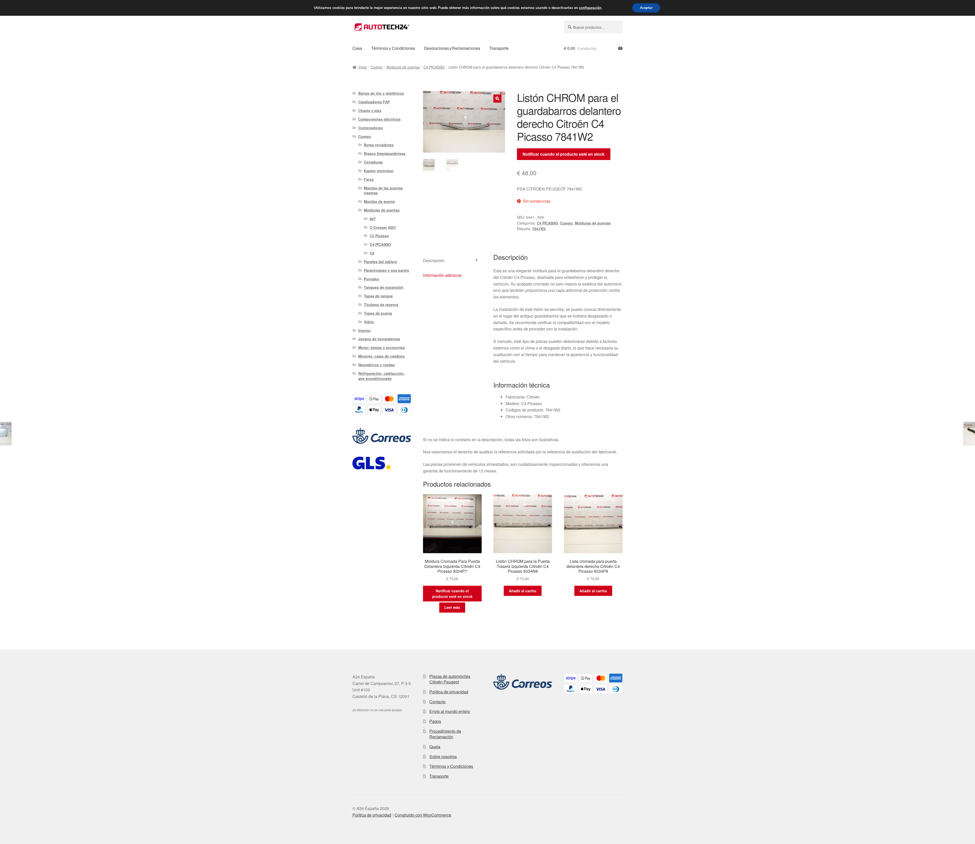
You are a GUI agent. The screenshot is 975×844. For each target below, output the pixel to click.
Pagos (435, 721)
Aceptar (646, 7)
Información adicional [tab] (442, 275)
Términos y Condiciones (393, 48)
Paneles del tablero (380, 261)
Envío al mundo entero (449, 711)
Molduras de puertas (403, 67)
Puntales (371, 278)
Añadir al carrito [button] (523, 590)
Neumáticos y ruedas (376, 364)
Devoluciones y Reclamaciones (452, 48)
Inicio (363, 67)
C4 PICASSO (434, 67)
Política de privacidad (448, 692)
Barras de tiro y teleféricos (381, 93)
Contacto (437, 702)
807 (373, 218)
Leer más (452, 607)
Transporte (499, 48)
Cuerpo (377, 67)
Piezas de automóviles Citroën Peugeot (449, 679)
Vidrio (369, 321)
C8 (372, 253)
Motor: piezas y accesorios (381, 347)
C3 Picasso (379, 235)
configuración (590, 8)
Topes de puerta (378, 313)
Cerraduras (373, 162)
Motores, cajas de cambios (381, 356)
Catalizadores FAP (374, 101)
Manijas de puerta (379, 201)
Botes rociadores (379, 144)
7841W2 (539, 228)
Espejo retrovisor (379, 170)
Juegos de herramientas (379, 338)
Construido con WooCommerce (423, 815)
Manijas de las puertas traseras (383, 190)
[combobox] (593, 27)
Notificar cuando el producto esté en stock (564, 154)
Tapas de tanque (378, 295)
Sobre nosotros (443, 756)
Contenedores (370, 127)
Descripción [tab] (434, 260)
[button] (497, 98)
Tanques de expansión (383, 287)
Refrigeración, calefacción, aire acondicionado (381, 376)
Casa (357, 48)
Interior (364, 330)
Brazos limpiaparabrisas (384, 153)
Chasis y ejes (369, 110)
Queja (434, 747)
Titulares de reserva (381, 304)
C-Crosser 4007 (383, 227)
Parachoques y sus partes (386, 270)
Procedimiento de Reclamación (445, 734)
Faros (369, 179)
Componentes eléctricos (379, 119)
